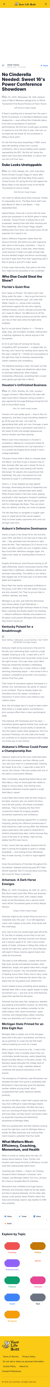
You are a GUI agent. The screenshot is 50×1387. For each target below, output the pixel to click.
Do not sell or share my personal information (23, 1361)
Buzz (18, 1382)
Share (45, 65)
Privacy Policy (28, 1356)
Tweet (23, 1216)
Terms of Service (10, 1356)
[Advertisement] (25, 34)
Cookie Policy (9, 1366)
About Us (24, 1366)
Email (9, 1223)
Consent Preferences (11, 1371)
